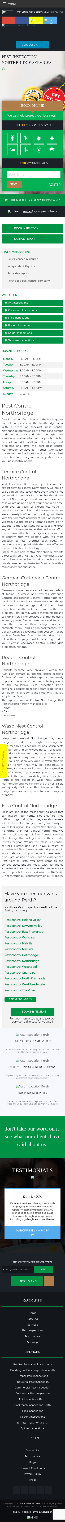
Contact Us (32, 1450)
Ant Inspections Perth (32, 1399)
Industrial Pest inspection (32, 1381)
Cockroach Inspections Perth (32, 1405)
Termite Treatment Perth (32, 1422)
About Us (32, 1318)
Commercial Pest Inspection (32, 1387)
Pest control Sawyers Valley (23, 925)
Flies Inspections (18, 317)
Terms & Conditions (32, 1468)
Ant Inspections (17, 302)
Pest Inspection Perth (29, 1503)
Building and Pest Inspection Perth (32, 1370)
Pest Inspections (32, 1330)
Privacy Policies (20, 1511)
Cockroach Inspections (22, 310)
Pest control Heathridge (21, 955)
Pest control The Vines (20, 990)
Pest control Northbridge (22, 961)
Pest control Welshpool (21, 966)
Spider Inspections (19, 332)
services (27, 211)
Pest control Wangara (19, 937)
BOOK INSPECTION (26, 228)
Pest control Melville (18, 943)
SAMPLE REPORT (25, 238)
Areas (32, 1479)
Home (32, 1313)
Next (13, 184)
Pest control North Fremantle (25, 978)
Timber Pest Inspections (32, 1376)
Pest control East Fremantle (24, 931)
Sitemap (32, 1342)
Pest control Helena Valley (23, 920)
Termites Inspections (20, 340)
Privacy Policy (32, 1473)
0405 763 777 (29, 44)
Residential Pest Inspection (32, 1393)
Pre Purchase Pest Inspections (32, 1364)
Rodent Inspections (20, 325)
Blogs (32, 1462)
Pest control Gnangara (20, 972)
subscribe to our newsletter (33, 1262)
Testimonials (32, 1336)
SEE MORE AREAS (20, 999)
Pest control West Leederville (25, 984)
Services (32, 1324)
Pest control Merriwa (19, 949)
